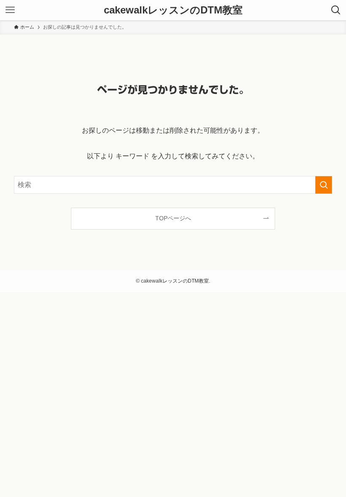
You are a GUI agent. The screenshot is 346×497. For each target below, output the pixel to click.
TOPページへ (173, 218)
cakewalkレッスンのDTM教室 (173, 10)
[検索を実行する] (323, 185)
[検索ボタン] (336, 10)
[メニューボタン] (10, 10)
